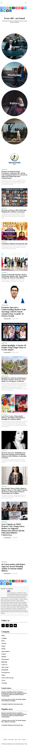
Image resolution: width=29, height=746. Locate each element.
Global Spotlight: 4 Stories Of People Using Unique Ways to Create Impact (13, 347)
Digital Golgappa (7, 589)
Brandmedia (4, 376)
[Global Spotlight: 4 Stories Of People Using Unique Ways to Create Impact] (14, 332)
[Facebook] (3, 625)
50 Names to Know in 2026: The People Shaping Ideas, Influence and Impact (13, 211)
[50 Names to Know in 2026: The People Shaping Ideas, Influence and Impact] (14, 197)
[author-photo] (2, 318)
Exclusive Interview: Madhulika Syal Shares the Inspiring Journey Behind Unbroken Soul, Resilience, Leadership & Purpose (13, 455)
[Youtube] (15, 625)
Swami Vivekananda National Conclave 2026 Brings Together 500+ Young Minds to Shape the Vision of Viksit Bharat (14, 276)
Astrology (4, 305)
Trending (4, 169)
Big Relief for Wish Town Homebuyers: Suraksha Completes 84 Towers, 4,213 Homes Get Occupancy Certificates (14, 379)
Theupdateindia (7, 318)
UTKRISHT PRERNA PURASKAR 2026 (14, 244)
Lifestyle (4, 208)
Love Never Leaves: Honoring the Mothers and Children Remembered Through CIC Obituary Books (13, 417)
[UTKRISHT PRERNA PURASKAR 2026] (14, 231)
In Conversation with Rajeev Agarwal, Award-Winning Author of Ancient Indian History (13, 567)
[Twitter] (11, 625)
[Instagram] (7, 625)
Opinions (4, 521)
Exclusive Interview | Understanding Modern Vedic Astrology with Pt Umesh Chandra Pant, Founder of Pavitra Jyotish (13, 311)
